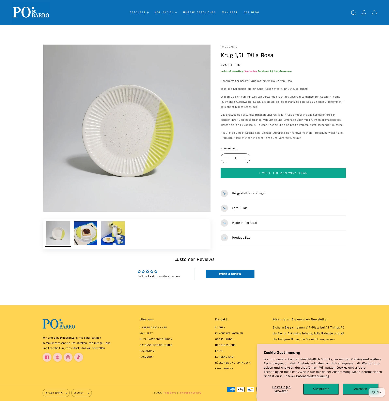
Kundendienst (225, 357)
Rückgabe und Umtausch (233, 363)
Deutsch (78, 393)
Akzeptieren (321, 389)
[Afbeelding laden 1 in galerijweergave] (58, 234)
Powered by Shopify (190, 393)
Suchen (220, 328)
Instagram (147, 351)
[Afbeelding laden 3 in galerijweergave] (113, 234)
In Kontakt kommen (229, 333)
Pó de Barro (169, 393)
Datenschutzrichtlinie (156, 345)
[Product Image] (127, 128)
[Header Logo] (36, 12)
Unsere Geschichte (153, 328)
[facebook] (47, 357)
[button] (139, 12)
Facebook (147, 357)
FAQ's (219, 351)
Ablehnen (360, 389)
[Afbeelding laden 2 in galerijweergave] (85, 234)
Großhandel (224, 339)
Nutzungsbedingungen (156, 339)
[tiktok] (78, 357)
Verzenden (251, 71)
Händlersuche (225, 345)
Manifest (146, 333)
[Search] (353, 12)
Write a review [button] (230, 274)
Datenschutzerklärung (312, 376)
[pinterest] (57, 357)
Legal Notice (224, 369)
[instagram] (68, 357)
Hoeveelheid (229, 148)
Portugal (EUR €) (54, 393)
